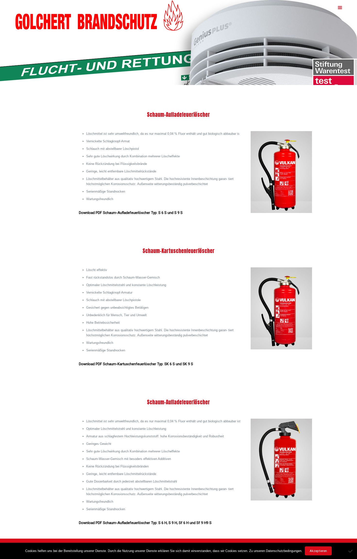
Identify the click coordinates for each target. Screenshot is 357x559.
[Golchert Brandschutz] (99, 15)
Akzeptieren (318, 551)
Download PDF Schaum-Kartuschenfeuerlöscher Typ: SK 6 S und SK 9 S (136, 364)
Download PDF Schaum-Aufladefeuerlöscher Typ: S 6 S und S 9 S (131, 213)
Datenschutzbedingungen (283, 551)
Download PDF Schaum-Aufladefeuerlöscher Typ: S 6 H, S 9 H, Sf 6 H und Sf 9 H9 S (145, 523)
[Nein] (350, 551)
